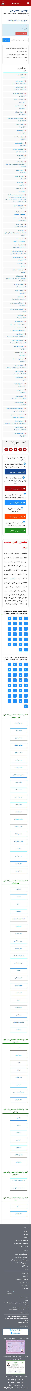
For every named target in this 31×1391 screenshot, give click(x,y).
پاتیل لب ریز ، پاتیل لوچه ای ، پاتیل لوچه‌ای (15, 367)
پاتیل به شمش (21, 114)
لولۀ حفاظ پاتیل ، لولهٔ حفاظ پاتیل (17, 253)
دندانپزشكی (18, 1162)
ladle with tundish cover (16, 118)
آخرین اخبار (25, 1273)
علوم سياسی (19, 992)
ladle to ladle (19, 106)
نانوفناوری (18, 1085)
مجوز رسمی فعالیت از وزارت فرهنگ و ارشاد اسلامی (15, 1338)
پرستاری (18, 1125)
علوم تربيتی (18, 926)
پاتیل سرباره (22, 392)
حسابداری (18, 889)
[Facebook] (20, 449)
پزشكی (18, 1118)
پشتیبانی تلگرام (16, 1333)
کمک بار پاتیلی (22, 208)
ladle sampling (19, 284)
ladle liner (20, 162)
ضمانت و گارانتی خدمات (21, 1240)
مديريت (18, 896)
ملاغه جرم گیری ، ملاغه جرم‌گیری (18, 398)
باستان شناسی (18, 1007)
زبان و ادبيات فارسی (18, 963)
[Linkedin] (6, 449)
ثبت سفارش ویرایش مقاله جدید (15, 489)
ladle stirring (19, 291)
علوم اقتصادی (18, 933)
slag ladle (20, 390)
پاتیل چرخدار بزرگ (21, 318)
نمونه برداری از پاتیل (20, 287)
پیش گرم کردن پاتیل (20, 152)
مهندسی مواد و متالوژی (18, 775)
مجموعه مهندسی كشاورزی (18, 1180)
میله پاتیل (23, 266)
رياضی (18, 1070)
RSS (24, 1276)
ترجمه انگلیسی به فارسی (21, 1254)
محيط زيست (19, 812)
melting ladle (19, 371)
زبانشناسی (18, 1015)
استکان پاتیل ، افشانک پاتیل (19, 83)
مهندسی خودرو (18, 856)
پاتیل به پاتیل (22, 108)
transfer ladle (19, 427)
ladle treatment (18, 93)
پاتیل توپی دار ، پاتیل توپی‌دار (19, 411)
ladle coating (19, 143)
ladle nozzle (20, 81)
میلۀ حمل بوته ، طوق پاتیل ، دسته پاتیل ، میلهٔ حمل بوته (15, 279)
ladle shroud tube (18, 251)
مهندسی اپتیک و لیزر (18, 841)
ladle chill (20, 155)
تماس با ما (25, 1234)
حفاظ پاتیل (22, 179)
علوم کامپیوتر (19, 1099)
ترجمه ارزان (25, 1266)
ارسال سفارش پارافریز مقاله (16, 517)
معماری (18, 1206)
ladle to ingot (19, 112)
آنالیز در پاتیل (22, 102)
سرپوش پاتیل (22, 191)
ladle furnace (19, 212)
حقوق (18, 904)
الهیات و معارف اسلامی (18, 1022)
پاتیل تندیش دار (21, 121)
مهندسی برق (19, 730)
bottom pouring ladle (17, 309)
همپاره (23, 380)
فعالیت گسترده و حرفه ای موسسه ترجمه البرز (15, 1377)
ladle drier (20, 131)
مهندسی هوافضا (18, 826)
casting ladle (19, 322)
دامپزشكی (18, 1147)
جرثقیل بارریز (22, 172)
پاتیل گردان (22, 139)
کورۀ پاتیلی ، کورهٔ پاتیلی (19, 214)
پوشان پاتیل (22, 145)
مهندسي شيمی (18, 760)
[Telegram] (25, 449)
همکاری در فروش (23, 1282)
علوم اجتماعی (18, 948)
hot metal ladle (19, 346)
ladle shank (20, 276)
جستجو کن (6, 40)
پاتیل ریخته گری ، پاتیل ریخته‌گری (18, 324)
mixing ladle (20, 377)
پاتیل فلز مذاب (22, 349)
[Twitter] (15, 449)
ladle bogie (20, 124)
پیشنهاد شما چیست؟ (21, 33)
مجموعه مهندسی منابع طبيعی (19, 1188)
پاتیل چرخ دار (22, 127)
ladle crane (20, 170)
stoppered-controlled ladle (15, 409)
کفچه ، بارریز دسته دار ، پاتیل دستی (17, 343)
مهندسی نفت (19, 804)
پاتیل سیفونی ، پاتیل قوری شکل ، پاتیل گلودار (15, 423)
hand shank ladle (18, 340)
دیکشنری (13, 578)
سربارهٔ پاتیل (22, 185)
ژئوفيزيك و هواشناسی (18, 1092)
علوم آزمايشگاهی (19, 1155)
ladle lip (21, 230)
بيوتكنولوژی (18, 1132)
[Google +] (11, 449)
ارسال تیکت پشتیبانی (16, 1330)
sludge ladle (20, 396)
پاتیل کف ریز (22, 305)
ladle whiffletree (18, 270)
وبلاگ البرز (25, 1237)
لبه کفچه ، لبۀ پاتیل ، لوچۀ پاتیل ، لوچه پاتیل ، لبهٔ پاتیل (15, 234)
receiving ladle (19, 384)
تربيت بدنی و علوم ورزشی (19, 919)
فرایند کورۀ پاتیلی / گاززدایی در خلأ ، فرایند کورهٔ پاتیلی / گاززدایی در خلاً (15, 201)
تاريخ (18, 1000)
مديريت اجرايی (18, 985)
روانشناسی (18, 911)
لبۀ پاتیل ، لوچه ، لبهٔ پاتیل (19, 241)
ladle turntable (19, 137)
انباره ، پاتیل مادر (21, 386)
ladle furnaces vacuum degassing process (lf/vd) (17, 196)
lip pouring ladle (18, 359)
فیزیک (18, 1062)
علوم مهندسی (19, 863)
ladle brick (20, 75)
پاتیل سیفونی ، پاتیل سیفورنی (18, 417)
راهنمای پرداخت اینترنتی (21, 1279)
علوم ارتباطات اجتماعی (18, 956)
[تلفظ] (26, 26)
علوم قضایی (18, 1029)
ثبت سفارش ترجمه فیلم (17, 530)
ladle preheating (18, 149)
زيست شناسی (18, 1055)
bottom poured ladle (17, 303)
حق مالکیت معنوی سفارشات (20, 1243)
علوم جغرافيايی (18, 978)
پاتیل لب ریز (22, 361)
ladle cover (20, 189)
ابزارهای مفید (25, 1285)
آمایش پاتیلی (22, 96)
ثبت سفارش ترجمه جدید (17, 472)
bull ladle (21, 315)
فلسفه (18, 970)
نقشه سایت (25, 1288)
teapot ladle (19, 421)
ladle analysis (19, 100)
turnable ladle (19, 433)
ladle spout (20, 239)
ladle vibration (19, 245)
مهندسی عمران (18, 738)
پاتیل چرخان (22, 436)
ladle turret (20, 224)
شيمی (18, 1048)
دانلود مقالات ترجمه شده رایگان (19, 1260)
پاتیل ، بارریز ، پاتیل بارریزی (19, 374)
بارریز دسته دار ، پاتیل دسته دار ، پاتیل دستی (15, 336)
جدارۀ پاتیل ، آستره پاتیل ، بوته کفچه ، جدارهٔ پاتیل (15, 165)
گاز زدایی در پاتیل (21, 220)
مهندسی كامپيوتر (18, 723)
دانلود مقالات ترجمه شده (21, 1257)
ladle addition (19, 206)
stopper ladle (19, 402)
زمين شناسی (19, 1077)
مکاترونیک (18, 849)
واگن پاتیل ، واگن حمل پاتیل (18, 299)
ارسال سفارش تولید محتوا (17, 503)
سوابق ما (26, 1231)
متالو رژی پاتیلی (21, 260)
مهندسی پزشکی (18, 767)
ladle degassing (18, 218)
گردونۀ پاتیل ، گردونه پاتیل (19, 226)
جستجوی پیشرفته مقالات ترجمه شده (18, 1263)
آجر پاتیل (23, 77)
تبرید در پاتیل (22, 158)
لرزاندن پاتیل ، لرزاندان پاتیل (19, 247)
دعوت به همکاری (23, 1246)
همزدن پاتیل (22, 293)
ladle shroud (19, 176)
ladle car (21, 297)
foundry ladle (19, 328)
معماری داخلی (18, 1213)
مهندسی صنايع (18, 752)
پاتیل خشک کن (21, 133)
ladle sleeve (20, 87)
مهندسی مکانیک (18, 745)
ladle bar (20, 264)
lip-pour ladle (19, 365)
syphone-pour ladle (17, 415)
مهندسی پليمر (18, 782)
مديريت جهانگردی (18, 941)
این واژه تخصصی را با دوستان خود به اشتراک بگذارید (16, 443)
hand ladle (20, 334)
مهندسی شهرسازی (18, 819)
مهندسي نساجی (18, 797)
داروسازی (18, 1140)
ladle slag (20, 182)
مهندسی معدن (18, 789)
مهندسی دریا (19, 871)
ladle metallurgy (18, 257)
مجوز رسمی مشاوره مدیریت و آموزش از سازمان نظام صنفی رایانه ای (15, 1357)
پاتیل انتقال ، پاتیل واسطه (19, 429)
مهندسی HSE (18, 834)
